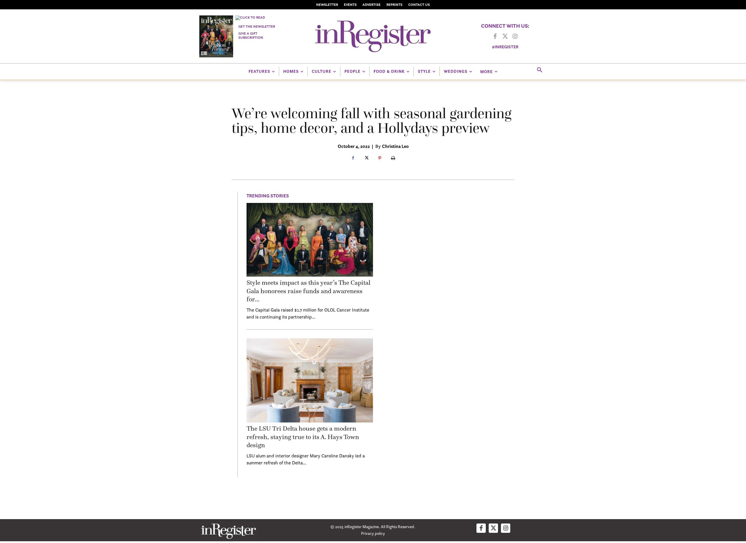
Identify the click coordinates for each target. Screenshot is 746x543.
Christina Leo (395, 146)
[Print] (393, 158)
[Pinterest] (380, 158)
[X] (366, 158)
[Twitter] (505, 37)
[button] (540, 70)
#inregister (505, 46)
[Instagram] (515, 37)
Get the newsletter (256, 26)
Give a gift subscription (250, 35)
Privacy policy (373, 533)
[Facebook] (495, 37)
